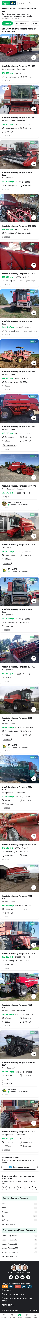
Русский (32, 1310)
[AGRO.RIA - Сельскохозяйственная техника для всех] (9, 3)
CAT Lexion (19, 1220)
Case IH (19, 1216)
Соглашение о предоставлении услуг (17, 1299)
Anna (19, 1204)
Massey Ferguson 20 (19, 1244)
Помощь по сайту (19, 1272)
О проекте (7, 1290)
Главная (3, 1317)
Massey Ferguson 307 (19, 1252)
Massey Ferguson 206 (19, 1248)
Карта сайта (8, 1305)
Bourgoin (19, 1212)
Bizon (19, 1208)
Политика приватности (13, 1294)
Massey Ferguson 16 (19, 1236)
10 (36, 1190)
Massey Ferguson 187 (19, 1240)
